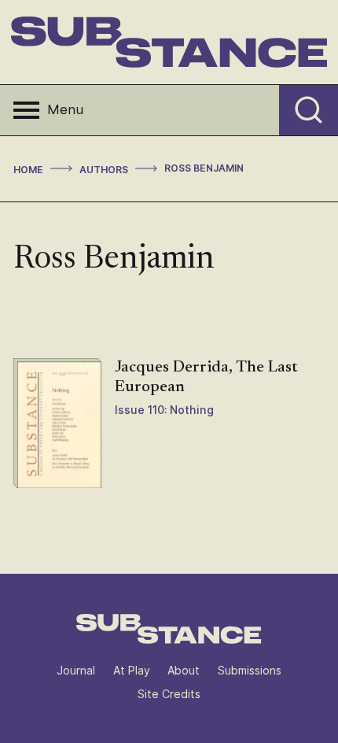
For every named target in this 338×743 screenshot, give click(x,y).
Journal (76, 670)
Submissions (249, 670)
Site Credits (169, 693)
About (183, 670)
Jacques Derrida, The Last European (206, 378)
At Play (131, 670)
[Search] (308, 110)
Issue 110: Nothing (164, 409)
